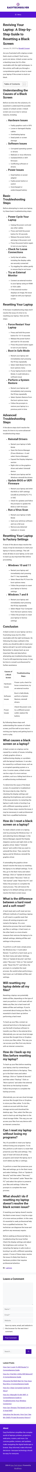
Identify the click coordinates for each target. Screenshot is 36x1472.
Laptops (9, 1268)
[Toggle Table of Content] (23, 84)
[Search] (28, 1351)
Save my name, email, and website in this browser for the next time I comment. (18, 1328)
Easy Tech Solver (16, 1465)
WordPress (18, 1468)
